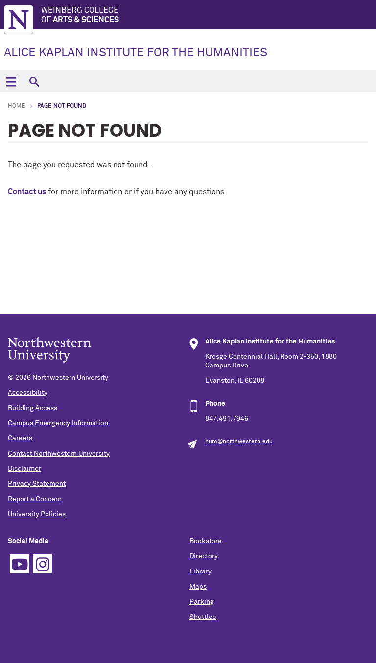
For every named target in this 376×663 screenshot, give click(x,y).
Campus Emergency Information (58, 423)
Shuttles (202, 617)
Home (16, 106)
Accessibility (27, 392)
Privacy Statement (37, 483)
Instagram (42, 563)
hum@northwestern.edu (239, 442)
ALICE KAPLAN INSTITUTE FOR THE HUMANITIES (135, 53)
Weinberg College (80, 14)
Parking (201, 601)
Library (200, 571)
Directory (203, 556)
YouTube (19, 563)
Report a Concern (35, 499)
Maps (198, 586)
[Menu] (11, 81)
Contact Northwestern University (59, 453)
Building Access (32, 408)
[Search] (34, 81)
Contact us (27, 192)
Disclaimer (24, 468)
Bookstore (205, 541)
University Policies (37, 514)
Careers (20, 438)
